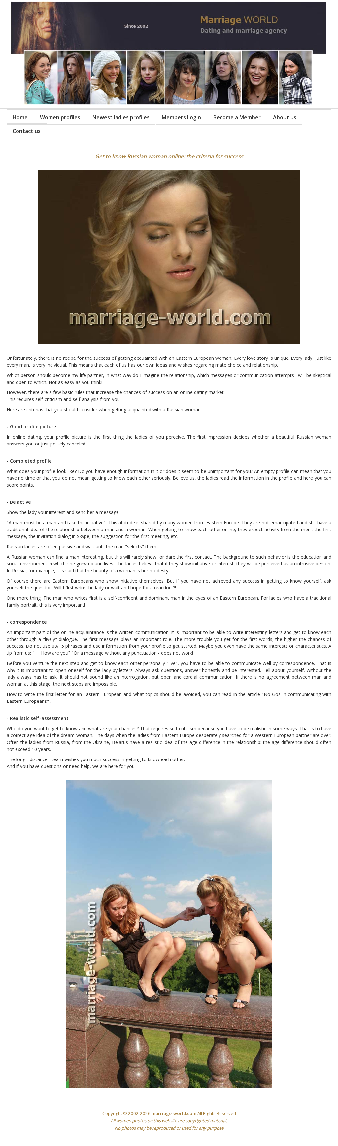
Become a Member (237, 117)
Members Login (181, 117)
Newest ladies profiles (121, 117)
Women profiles (60, 117)
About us (284, 117)
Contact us (27, 131)
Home (20, 117)
